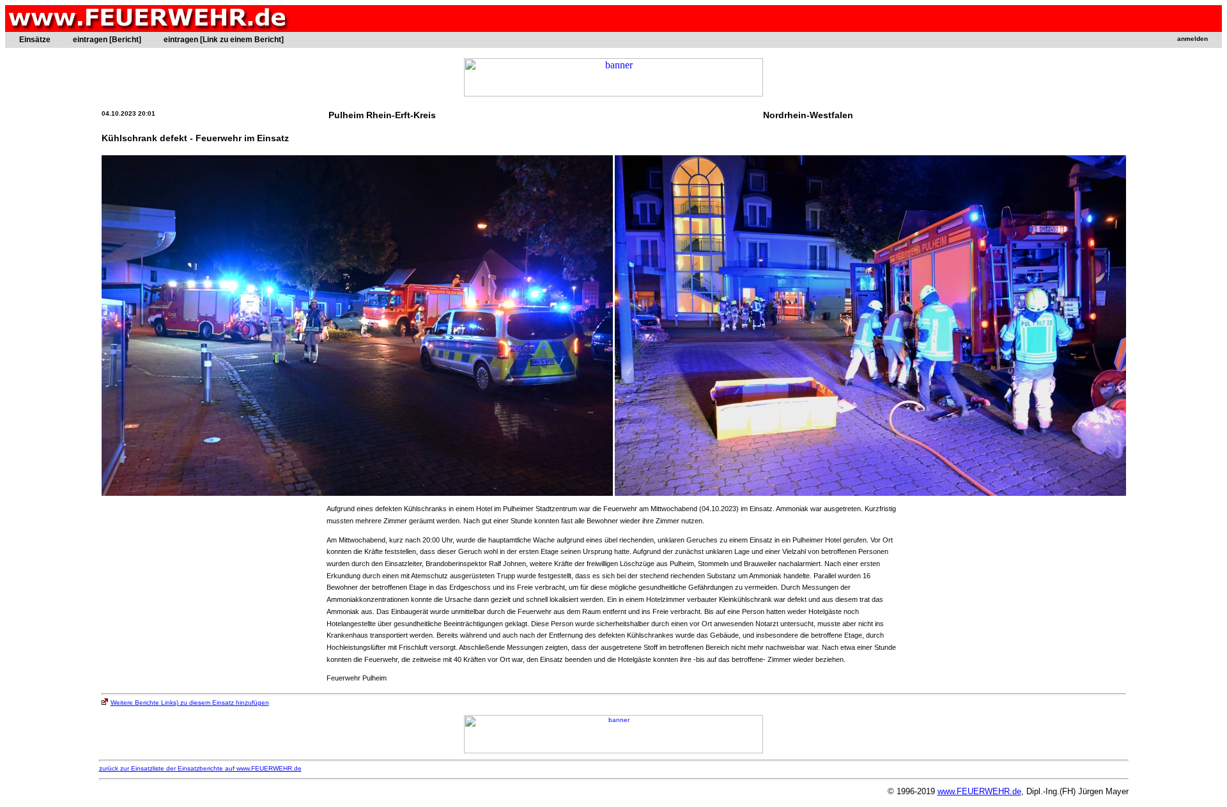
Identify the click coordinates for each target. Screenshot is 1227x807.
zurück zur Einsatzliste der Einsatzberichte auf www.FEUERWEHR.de (200, 768)
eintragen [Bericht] (107, 39)
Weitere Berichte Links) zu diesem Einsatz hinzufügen (190, 702)
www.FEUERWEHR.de (979, 791)
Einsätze (34, 39)
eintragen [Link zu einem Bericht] (224, 39)
